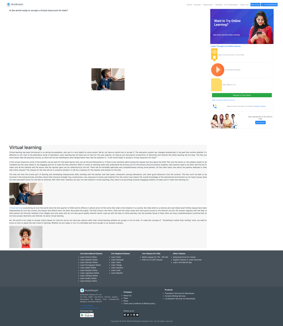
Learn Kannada (117, 260)
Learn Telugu (116, 265)
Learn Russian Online (88, 270)
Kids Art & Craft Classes (152, 260)
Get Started (260, 122)
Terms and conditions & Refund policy (139, 303)
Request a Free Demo (242, 95)
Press (125, 301)
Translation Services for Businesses (179, 293)
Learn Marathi (117, 273)
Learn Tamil (116, 262)
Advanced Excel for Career (184, 257)
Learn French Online (88, 257)
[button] (198, 4)
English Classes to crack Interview (187, 260)
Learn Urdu (115, 270)
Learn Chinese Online (89, 276)
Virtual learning (15, 208)
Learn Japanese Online (89, 273)
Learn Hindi (116, 257)
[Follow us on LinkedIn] (134, 315)
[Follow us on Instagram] (131, 315)
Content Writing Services (175, 296)
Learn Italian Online (88, 268)
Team (125, 298)
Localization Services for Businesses (180, 298)
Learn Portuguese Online (90, 265)
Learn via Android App (182, 262)
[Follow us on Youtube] (137, 315)
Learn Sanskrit (117, 268)
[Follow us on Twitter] (128, 315)
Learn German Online (89, 262)
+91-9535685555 (86, 306)
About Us (127, 295)
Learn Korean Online (88, 281)
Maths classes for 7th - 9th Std (155, 257)
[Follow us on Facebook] (124, 315)
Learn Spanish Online (89, 260)
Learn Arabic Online (88, 278)
